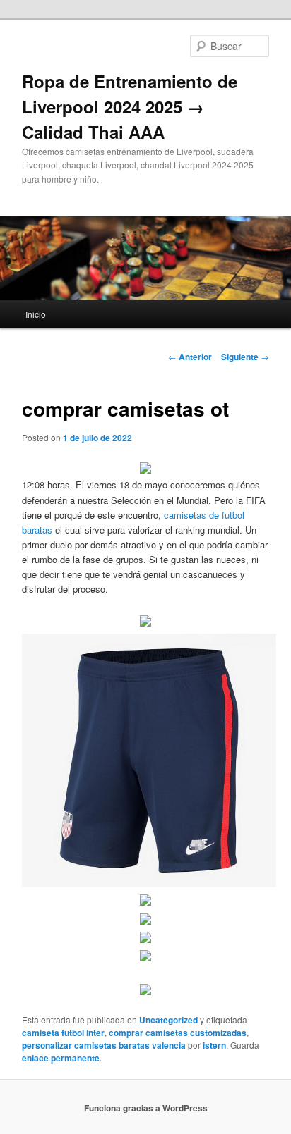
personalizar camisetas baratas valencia (104, 1045)
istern (214, 1045)
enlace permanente (61, 1058)
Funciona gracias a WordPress (146, 1108)
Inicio (35, 314)
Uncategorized (168, 1019)
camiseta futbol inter (63, 1032)
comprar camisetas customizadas (178, 1032)
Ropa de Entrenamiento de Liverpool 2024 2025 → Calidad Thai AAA (129, 106)
